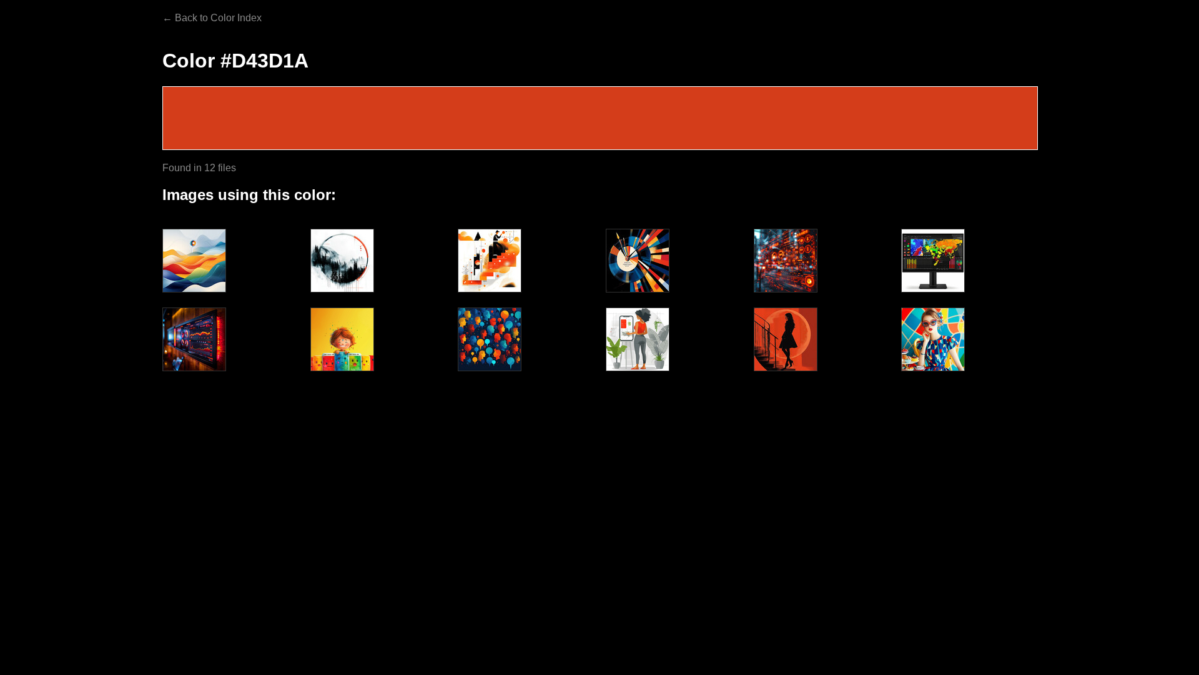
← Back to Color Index (212, 17)
